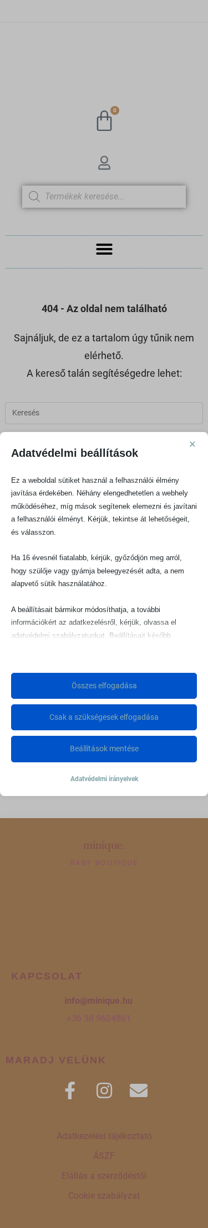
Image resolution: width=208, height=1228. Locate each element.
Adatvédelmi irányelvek (104, 779)
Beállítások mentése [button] (104, 748)
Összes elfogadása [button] (104, 685)
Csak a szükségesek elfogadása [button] (104, 717)
